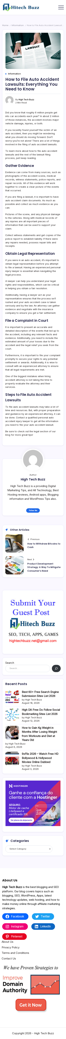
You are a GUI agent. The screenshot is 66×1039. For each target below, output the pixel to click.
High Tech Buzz (26, 99)
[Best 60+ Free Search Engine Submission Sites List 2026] (12, 697)
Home (5, 25)
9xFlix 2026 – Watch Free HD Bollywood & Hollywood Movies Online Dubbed (40, 758)
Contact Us (9, 958)
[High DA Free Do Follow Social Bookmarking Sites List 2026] (12, 714)
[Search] (56, 668)
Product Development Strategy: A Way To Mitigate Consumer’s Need (43, 567)
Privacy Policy (10, 947)
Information (18, 25)
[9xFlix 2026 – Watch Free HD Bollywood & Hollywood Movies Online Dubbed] (12, 758)
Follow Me (33, 510)
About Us (7, 941)
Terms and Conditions (15, 953)
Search (9, 662)
